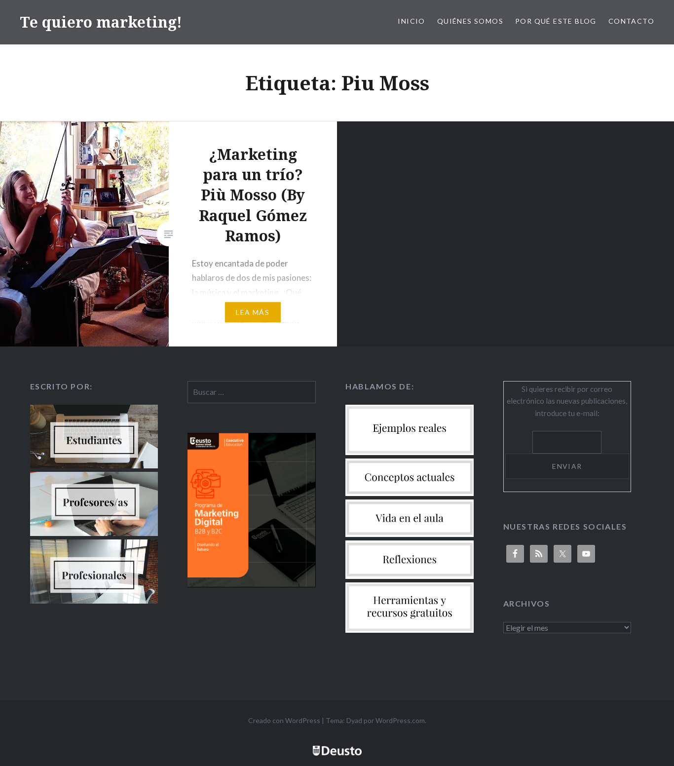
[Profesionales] (94, 600)
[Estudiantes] (94, 465)
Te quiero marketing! (101, 22)
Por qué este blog (556, 21)
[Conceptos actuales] (409, 493)
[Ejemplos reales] (409, 452)
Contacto (631, 21)
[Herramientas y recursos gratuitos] (409, 629)
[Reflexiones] (409, 576)
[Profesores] (94, 533)
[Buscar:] (251, 391)
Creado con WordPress (284, 720)
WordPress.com (400, 720)
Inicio (411, 21)
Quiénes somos (470, 21)
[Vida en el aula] (409, 534)
